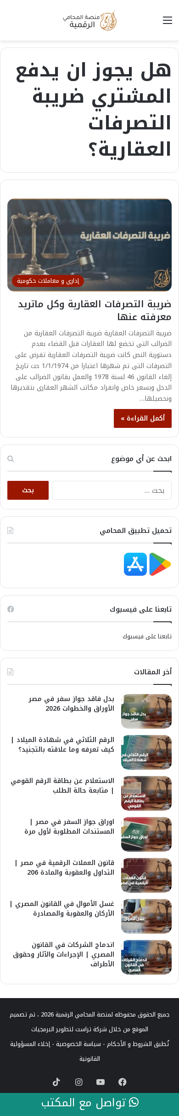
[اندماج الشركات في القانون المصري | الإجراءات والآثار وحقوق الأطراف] (146, 957)
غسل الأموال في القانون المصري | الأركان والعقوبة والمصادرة (61, 909)
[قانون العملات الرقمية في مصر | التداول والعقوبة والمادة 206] (146, 875)
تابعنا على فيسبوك (147, 636)
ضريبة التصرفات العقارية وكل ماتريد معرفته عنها (95, 310)
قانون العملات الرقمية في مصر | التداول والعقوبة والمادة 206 (64, 868)
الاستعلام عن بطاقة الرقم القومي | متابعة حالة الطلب (62, 786)
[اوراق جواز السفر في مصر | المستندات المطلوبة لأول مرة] (146, 834)
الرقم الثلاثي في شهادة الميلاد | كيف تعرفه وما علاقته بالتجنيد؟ (62, 745)
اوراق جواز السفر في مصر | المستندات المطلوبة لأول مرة (69, 827)
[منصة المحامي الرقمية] (89, 20)
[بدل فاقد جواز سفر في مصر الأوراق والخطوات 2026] (146, 711)
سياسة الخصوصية (78, 1044)
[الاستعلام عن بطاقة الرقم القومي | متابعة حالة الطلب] (146, 793)
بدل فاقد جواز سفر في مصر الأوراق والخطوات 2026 (71, 704)
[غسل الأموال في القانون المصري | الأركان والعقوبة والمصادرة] (146, 916)
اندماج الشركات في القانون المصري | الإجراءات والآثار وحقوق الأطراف (63, 954)
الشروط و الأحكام (129, 1044)
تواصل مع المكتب (85, 1103)
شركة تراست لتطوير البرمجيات (69, 1029)
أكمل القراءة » (143, 418)
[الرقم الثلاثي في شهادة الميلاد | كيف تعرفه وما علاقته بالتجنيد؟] (146, 752)
